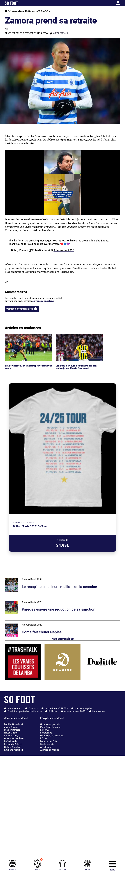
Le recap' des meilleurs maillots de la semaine (29, 576)
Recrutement (98, 711)
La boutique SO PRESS (56, 708)
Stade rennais (47, 744)
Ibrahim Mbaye (11, 735)
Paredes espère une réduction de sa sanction (29, 599)
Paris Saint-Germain (50, 727)
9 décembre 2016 (64, 250)
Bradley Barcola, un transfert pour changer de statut (28, 336)
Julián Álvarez (11, 727)
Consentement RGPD (75, 711)
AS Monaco (46, 747)
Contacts (33, 708)
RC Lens (44, 738)
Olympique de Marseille (52, 735)
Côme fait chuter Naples (18, 622)
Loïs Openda (10, 741)
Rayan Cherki (11, 732)
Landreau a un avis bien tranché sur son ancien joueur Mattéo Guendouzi (77, 336)
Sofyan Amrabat (12, 747)
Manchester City (48, 741)
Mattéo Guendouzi (13, 724)
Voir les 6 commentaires (19, 308)
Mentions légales (83, 708)
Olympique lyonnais (50, 724)
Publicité (52, 711)
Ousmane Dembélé (13, 738)
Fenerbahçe (46, 732)
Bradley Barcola (12, 729)
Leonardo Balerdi (12, 744)
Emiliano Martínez (13, 749)
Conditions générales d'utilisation (24, 711)
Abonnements (14, 708)
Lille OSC (45, 729)
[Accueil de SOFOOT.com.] (20, 3)
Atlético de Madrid (49, 749)
